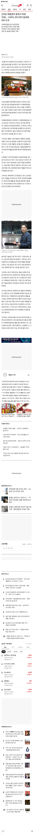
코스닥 (15, 651)
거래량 (28, 647)
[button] (2, 5)
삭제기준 (29, 544)
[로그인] (28, 5)
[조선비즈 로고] (16, 5)
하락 (13, 647)
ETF (21, 651)
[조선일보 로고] (4, 1)
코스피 (9, 651)
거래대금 (20, 647)
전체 (3, 651)
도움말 (24, 544)
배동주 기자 (4, 55)
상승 (5, 647)
